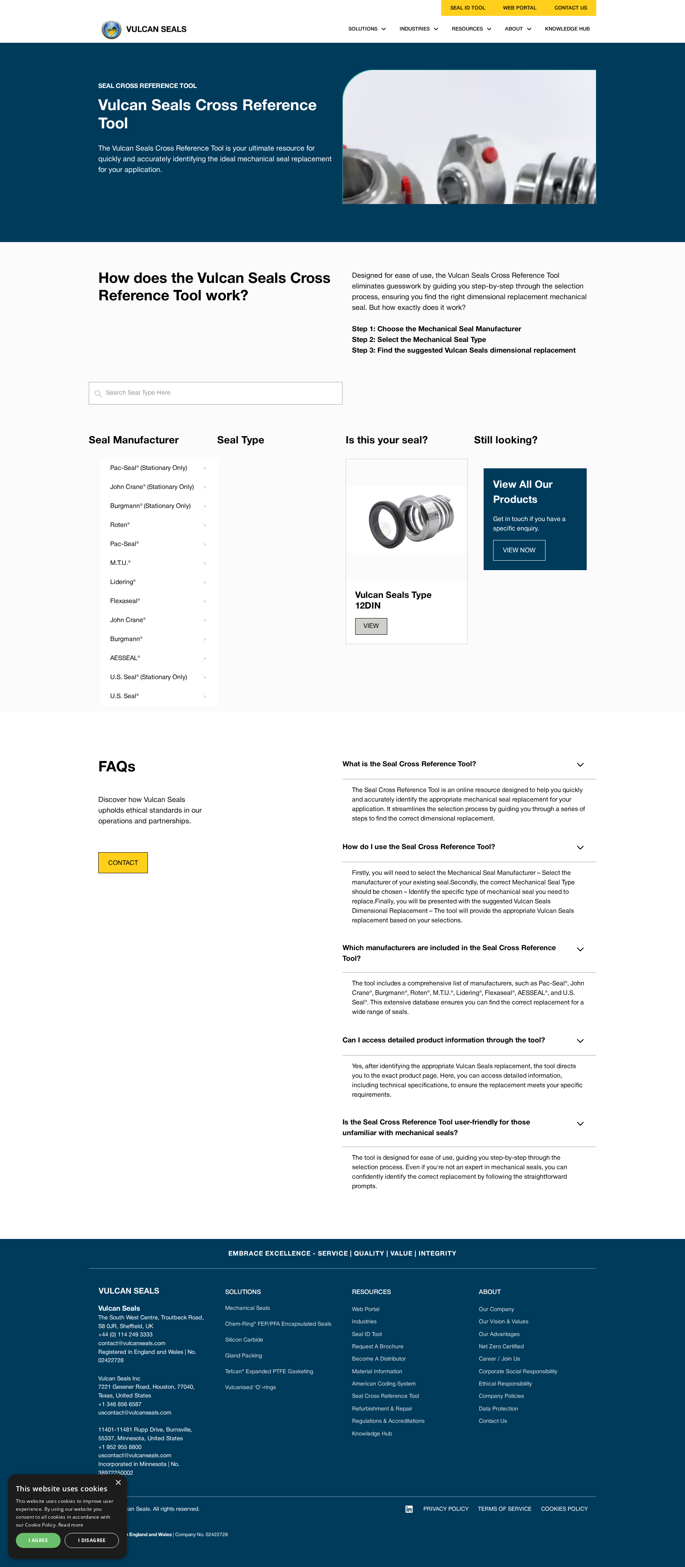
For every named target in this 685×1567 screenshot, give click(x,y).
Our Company (496, 1309)
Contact (123, 863)
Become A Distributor (379, 1359)
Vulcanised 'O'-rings (250, 1387)
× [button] (118, 1483)
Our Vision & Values (503, 1322)
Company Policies (501, 1396)
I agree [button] (38, 1540)
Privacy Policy (446, 1509)
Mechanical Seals (247, 1308)
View (371, 626)
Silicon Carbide (244, 1340)
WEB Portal (519, 8)
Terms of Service (505, 1509)
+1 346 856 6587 (120, 1404)
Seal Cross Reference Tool (385, 1396)
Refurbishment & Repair (382, 1409)
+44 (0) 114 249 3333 (125, 1335)
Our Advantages (499, 1334)
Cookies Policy (564, 1509)
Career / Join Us (499, 1359)
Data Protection (498, 1409)
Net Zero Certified (501, 1346)
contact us (571, 8)
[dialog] (67, 1516)
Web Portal (365, 1309)
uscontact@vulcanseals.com (134, 1413)
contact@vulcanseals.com (131, 1343)
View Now (519, 551)
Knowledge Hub (372, 1434)
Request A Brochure (378, 1346)
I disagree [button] (92, 1540)
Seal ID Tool (467, 8)
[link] (93, 8)
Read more (71, 1524)
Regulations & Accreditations (388, 1421)
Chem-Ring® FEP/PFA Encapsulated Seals (278, 1324)
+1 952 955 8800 (120, 1447)
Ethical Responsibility (505, 1384)
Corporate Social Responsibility (518, 1371)
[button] (367, 29)
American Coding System (384, 1384)
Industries (364, 1322)
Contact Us (493, 1421)
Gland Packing (243, 1356)
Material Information (377, 1371)
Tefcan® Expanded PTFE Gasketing (269, 1371)
